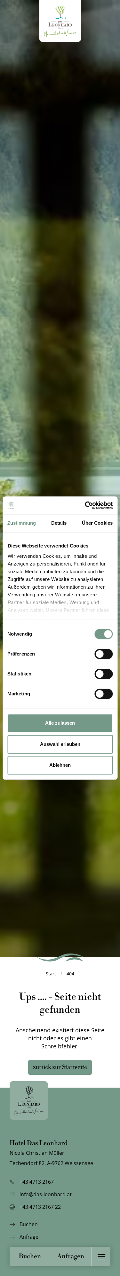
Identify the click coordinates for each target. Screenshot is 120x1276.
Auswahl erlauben (60, 744)
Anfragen (70, 1257)
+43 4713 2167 (37, 1181)
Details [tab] (59, 523)
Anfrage (29, 1236)
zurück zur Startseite (60, 1067)
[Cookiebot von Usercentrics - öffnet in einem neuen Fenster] (85, 505)
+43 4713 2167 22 (40, 1206)
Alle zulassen (60, 723)
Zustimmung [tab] (21, 523)
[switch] (103, 654)
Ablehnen (60, 765)
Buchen (30, 1257)
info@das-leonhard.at (46, 1194)
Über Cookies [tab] (97, 523)
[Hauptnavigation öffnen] (100, 1256)
